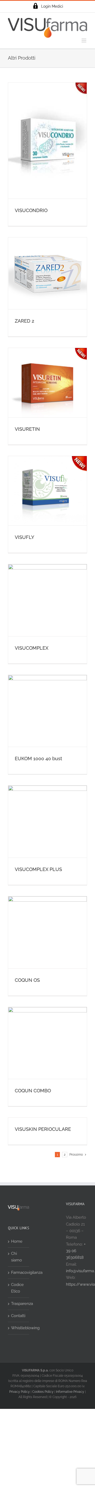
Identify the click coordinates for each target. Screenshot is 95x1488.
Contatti (18, 1315)
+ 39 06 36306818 (76, 1251)
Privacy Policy (20, 1392)
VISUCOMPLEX (31, 648)
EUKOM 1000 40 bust (38, 758)
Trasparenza (18, 1303)
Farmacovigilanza (18, 1272)
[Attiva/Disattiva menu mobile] (84, 40)
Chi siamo (16, 1256)
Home (16, 1241)
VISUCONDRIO (31, 210)
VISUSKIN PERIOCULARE (43, 1129)
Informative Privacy (70, 1392)
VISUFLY (24, 537)
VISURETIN (27, 429)
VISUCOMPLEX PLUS (38, 869)
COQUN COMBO (33, 1090)
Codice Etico (17, 1288)
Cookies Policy (43, 1392)
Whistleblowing (18, 1328)
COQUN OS (27, 980)
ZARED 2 (24, 321)
